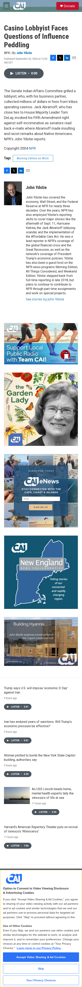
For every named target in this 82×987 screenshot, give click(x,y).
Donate (69, 6)
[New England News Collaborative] (41, 572)
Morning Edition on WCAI (33, 158)
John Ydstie (24, 53)
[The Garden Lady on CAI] (41, 409)
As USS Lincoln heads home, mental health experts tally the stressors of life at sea (53, 793)
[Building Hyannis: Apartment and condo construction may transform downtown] (41, 641)
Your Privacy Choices (41, 980)
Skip (41, 968)
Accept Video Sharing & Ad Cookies (41, 957)
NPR (32, 148)
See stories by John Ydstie (45, 299)
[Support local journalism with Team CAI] (41, 343)
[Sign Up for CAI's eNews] (41, 490)
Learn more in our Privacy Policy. (39, 948)
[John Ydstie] (13, 193)
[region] (41, 928)
